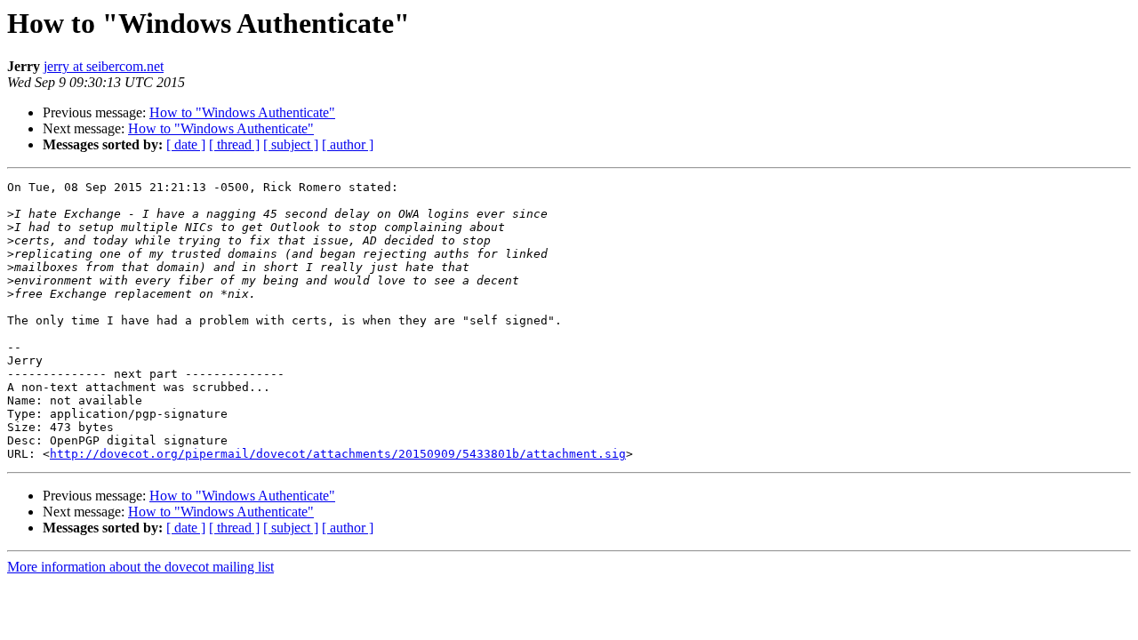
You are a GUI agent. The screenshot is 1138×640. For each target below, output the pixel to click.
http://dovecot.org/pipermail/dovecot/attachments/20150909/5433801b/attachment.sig (338, 453)
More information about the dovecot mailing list (140, 566)
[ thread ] (234, 144)
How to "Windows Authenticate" (242, 112)
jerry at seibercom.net (104, 66)
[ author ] (347, 144)
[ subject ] (290, 144)
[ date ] (185, 144)
